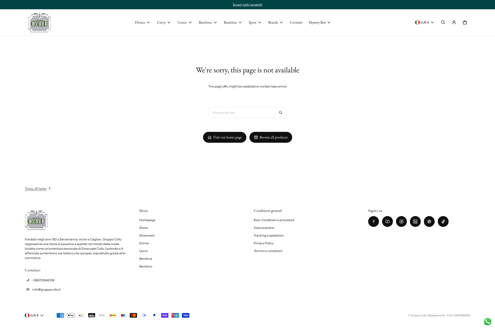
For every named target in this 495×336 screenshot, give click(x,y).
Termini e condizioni (268, 251)
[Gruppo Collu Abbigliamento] (39, 22)
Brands (273, 22)
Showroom (147, 235)
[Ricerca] (280, 112)
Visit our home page (227, 137)
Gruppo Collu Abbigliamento (428, 315)
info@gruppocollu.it (46, 289)
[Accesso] (454, 22)
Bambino (205, 22)
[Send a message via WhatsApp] (487, 321)
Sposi (252, 22)
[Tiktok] (443, 221)
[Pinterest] (429, 221)
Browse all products (273, 137)
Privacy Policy (264, 243)
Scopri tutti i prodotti (247, 5)
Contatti (296, 22)
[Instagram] (401, 221)
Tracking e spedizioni (269, 235)
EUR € (425, 22)
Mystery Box (317, 22)
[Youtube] (387, 221)
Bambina (230, 22)
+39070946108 (43, 280)
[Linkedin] (415, 221)
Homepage (147, 220)
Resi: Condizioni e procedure (274, 220)
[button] (443, 22)
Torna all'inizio (36, 188)
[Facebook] (373, 221)
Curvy (161, 22)
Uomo (182, 22)
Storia (143, 228)
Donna (140, 22)
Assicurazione (264, 228)
